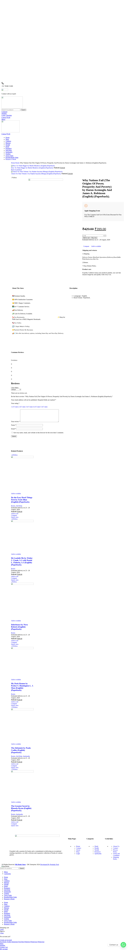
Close (2, 929)
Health (97, 848)
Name (13, 425)
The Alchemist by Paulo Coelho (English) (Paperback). (21, 750)
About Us (116, 846)
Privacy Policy (115, 851)
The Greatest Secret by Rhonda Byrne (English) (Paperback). (21, 808)
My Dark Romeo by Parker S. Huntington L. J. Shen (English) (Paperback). (22, 686)
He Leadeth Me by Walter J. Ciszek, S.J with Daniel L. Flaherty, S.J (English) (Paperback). (21, 561)
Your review (15, 421)
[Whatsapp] (123, 944)
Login (78, 853)
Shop (77, 852)
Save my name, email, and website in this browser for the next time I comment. (39, 432)
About (78, 850)
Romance (98, 852)
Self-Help (19, 506)
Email (13, 429)
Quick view (15, 517)
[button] (14, 513)
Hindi (96, 846)
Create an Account (6, 940)
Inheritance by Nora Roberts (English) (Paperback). (19, 627)
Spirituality (26, 756)
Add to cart (86, 238)
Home (13, 163)
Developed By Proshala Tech (49, 864)
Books (17, 163)
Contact (78, 848)
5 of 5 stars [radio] (44, 407)
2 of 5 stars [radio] (21, 407)
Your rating (15, 403)
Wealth (97, 850)
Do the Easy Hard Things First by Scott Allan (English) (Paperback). (21, 499)
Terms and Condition (116, 854)
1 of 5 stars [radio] (14, 407)
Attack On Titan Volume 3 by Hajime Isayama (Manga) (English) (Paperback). (36, 174)
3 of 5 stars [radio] (29, 407)
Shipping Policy (116, 858)
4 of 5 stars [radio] (36, 407)
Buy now (94, 238)
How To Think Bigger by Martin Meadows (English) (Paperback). (32, 168)
